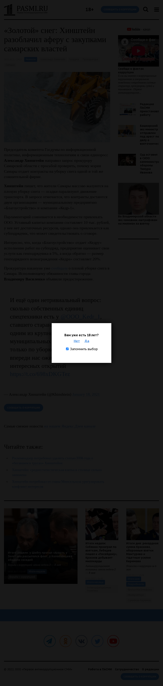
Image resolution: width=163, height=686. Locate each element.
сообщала (59, 268)
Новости (31, 59)
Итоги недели (37, 571)
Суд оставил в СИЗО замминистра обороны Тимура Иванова (150, 163)
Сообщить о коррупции (120, 9)
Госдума (74, 59)
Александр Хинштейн (52, 59)
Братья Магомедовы (140, 589)
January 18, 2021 (86, 394)
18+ (89, 9)
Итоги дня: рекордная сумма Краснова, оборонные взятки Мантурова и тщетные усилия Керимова (142, 552)
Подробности (136, 584)
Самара (10, 64)
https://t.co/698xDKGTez (40, 374)
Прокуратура (90, 59)
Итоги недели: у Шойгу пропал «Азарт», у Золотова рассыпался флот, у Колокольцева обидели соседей (40, 556)
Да (87, 341)
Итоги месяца (95, 582)
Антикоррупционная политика (99, 589)
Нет (77, 341)
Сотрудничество (127, 669)
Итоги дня (134, 578)
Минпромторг (136, 594)
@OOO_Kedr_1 (80, 316)
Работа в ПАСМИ (100, 669)
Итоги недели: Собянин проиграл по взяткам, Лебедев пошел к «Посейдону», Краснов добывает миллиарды (101, 552)
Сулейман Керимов (139, 600)
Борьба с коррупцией (22, 576)
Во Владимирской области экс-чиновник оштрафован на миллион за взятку (137, 220)
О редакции (150, 669)
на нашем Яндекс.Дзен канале (70, 426)
